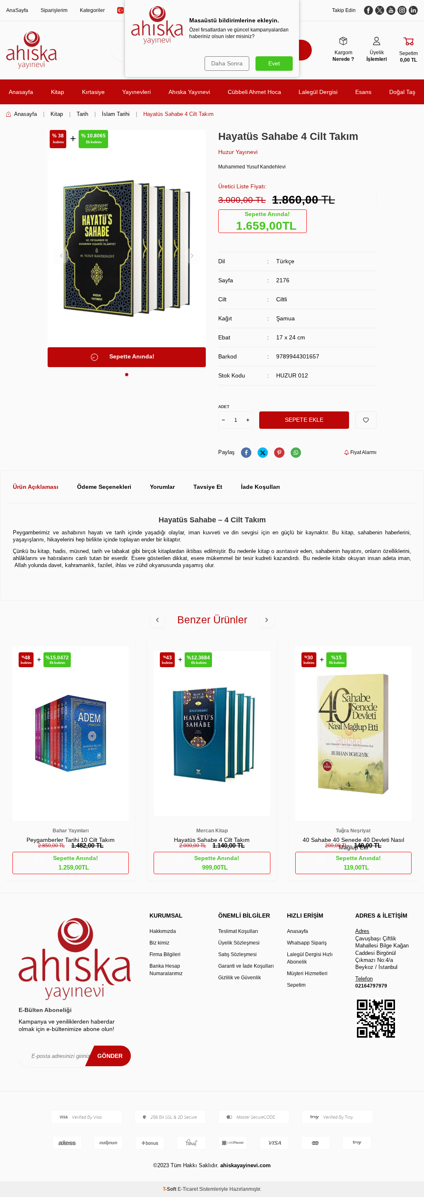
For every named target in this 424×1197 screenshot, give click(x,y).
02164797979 (371, 986)
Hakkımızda (162, 931)
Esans (363, 92)
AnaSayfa (17, 10)
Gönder (110, 1056)
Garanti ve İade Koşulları (246, 966)
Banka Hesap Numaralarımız (166, 969)
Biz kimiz (159, 943)
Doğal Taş (402, 92)
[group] (127, 248)
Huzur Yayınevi (238, 152)
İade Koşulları (260, 486)
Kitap (57, 92)
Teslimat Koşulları (238, 931)
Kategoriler (92, 10)
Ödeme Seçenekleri (104, 486)
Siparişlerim (54, 10)
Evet (274, 63)
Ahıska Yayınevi (189, 92)
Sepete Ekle (304, 419)
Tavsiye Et (207, 486)
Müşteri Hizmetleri (307, 973)
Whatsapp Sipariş (307, 943)
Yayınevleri (136, 92)
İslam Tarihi (116, 114)
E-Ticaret (188, 1189)
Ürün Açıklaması (35, 486)
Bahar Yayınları (71, 831)
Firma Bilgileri (165, 954)
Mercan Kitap (212, 831)
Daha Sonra (227, 63)
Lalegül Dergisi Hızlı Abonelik (309, 958)
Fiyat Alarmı (362, 452)
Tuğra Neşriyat (353, 831)
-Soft (170, 1189)
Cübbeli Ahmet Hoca (254, 92)
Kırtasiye (93, 92)
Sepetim (296, 985)
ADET (223, 406)
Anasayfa (21, 92)
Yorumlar (162, 486)
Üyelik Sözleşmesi (239, 943)
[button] (126, 374)
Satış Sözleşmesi (237, 954)
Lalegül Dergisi (318, 92)
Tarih (82, 114)
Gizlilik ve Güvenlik (239, 978)
